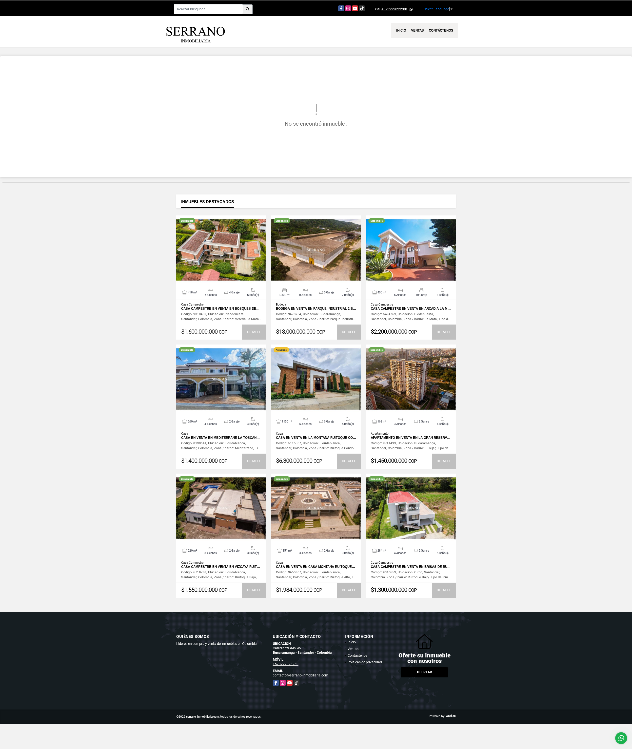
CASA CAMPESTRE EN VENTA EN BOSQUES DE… (220, 308)
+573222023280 (394, 9)
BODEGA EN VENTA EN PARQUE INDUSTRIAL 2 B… (316, 308)
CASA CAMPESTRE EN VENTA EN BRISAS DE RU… (411, 567)
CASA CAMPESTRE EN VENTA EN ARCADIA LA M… (411, 308)
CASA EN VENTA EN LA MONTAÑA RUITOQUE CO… (316, 438)
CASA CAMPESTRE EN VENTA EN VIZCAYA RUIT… (220, 567)
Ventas (417, 30)
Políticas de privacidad (365, 662)
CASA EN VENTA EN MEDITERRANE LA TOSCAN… (220, 438)
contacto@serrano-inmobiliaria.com (300, 675)
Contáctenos (441, 30)
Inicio (401, 30)
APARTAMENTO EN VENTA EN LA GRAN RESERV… (410, 438)
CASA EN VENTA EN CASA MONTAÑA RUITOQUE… (315, 567)
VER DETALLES (221, 250)
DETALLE (254, 332)
